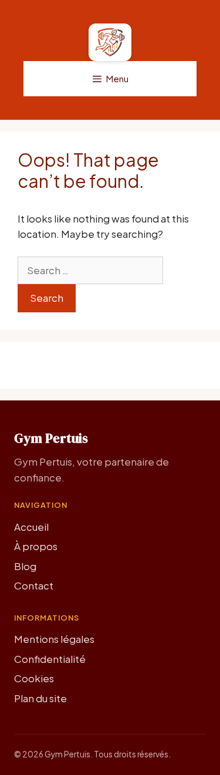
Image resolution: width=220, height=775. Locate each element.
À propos (35, 546)
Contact (33, 585)
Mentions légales (54, 638)
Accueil (31, 526)
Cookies (34, 678)
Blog (25, 566)
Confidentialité (50, 658)
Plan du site (40, 698)
